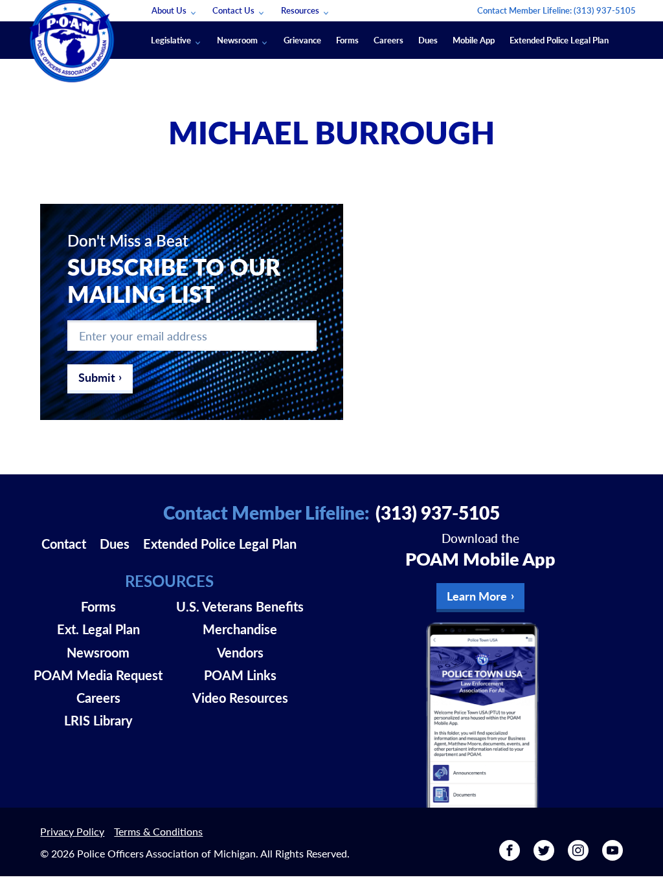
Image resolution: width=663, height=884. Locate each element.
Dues (428, 40)
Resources (300, 10)
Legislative (171, 40)
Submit (96, 377)
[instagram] (578, 855)
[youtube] (612, 855)
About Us (169, 10)
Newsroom (237, 40)
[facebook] (509, 855)
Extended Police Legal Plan (559, 40)
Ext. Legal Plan (98, 629)
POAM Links (240, 675)
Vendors (240, 652)
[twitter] (544, 855)
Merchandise (240, 629)
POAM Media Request (98, 675)
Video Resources (240, 698)
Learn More (477, 596)
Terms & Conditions (158, 831)
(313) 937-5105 (605, 10)
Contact (63, 544)
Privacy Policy (72, 831)
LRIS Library (98, 720)
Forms (347, 40)
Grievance (302, 40)
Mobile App (474, 40)
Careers (388, 40)
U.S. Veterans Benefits (240, 606)
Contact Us (233, 10)
